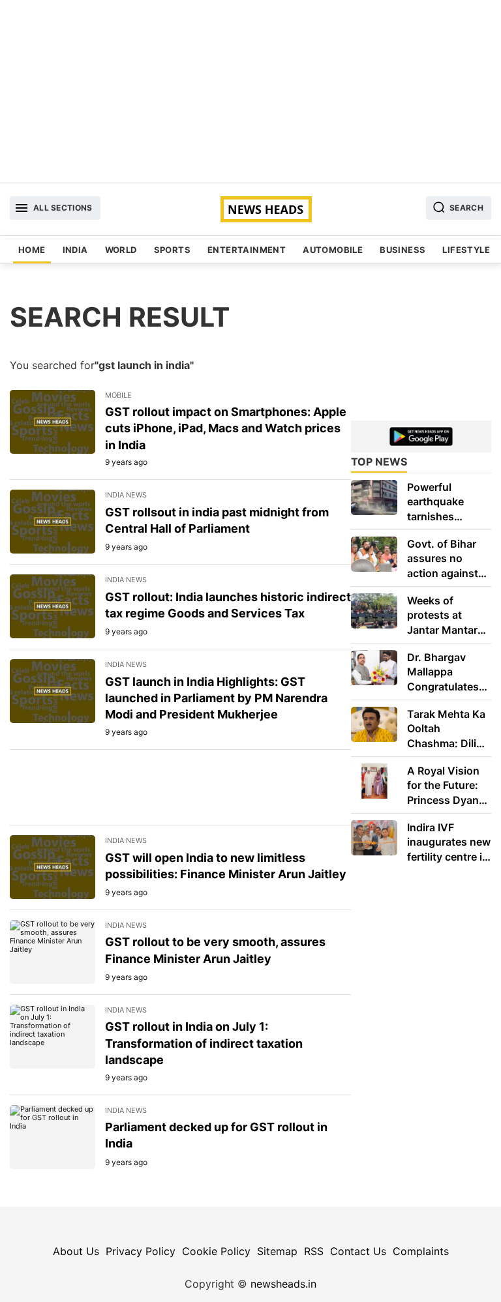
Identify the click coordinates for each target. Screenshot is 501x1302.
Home (32, 249)
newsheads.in (283, 1283)
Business (402, 249)
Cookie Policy (216, 1251)
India (75, 249)
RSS (314, 1251)
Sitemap (277, 1251)
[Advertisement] (250, 91)
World (121, 249)
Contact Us (358, 1251)
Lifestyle (466, 249)
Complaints (421, 1251)
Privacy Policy (140, 1251)
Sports (172, 249)
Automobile (333, 249)
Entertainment (246, 249)
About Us (76, 1251)
